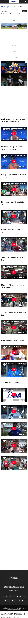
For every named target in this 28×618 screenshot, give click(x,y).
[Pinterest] (20, 597)
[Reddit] (24, 597)
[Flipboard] (6, 597)
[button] (2, 2)
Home (2, 4)
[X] (19, 600)
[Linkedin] (13, 597)
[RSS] (5, 600)
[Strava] (15, 600)
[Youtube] (22, 600)
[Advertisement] (14, 100)
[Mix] (17, 597)
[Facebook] (3, 597)
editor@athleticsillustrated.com (16, 593)
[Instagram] (10, 596)
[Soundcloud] (12, 600)
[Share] (8, 600)
